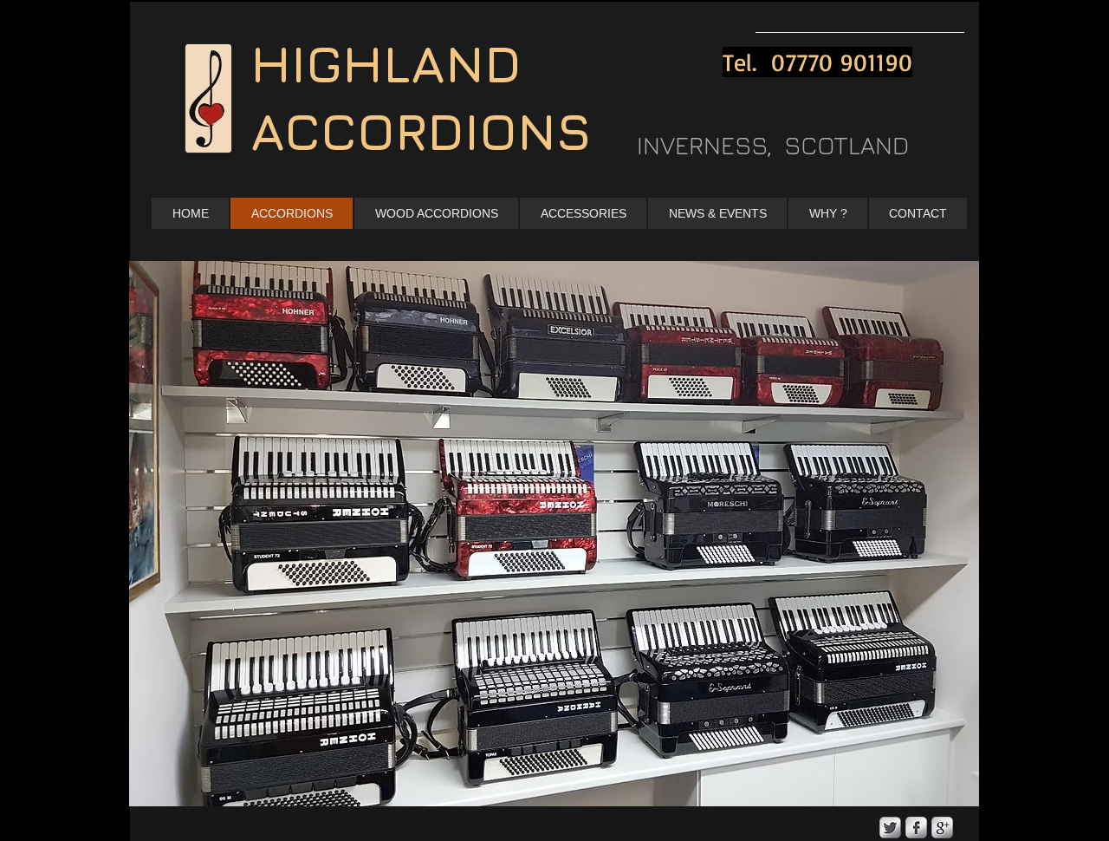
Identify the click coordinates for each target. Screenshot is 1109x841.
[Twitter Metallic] (890, 827)
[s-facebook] (916, 827)
